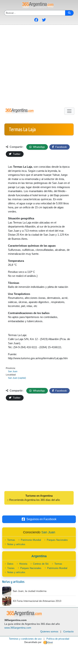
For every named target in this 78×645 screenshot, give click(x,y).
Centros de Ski (41, 563)
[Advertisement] (39, 65)
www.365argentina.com (17, 627)
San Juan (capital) (17, 378)
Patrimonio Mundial (31, 540)
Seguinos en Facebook (41, 519)
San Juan (12, 371)
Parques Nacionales (57, 540)
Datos (10, 563)
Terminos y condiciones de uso (25, 638)
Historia (23, 563)
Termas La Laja (22, 129)
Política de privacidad (57, 638)
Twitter (16, 153)
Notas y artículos (16, 544)
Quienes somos (49, 631)
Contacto (68, 631)
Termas (11, 540)
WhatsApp (38, 146)
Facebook (61, 146)
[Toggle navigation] (69, 111)
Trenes (11, 568)
